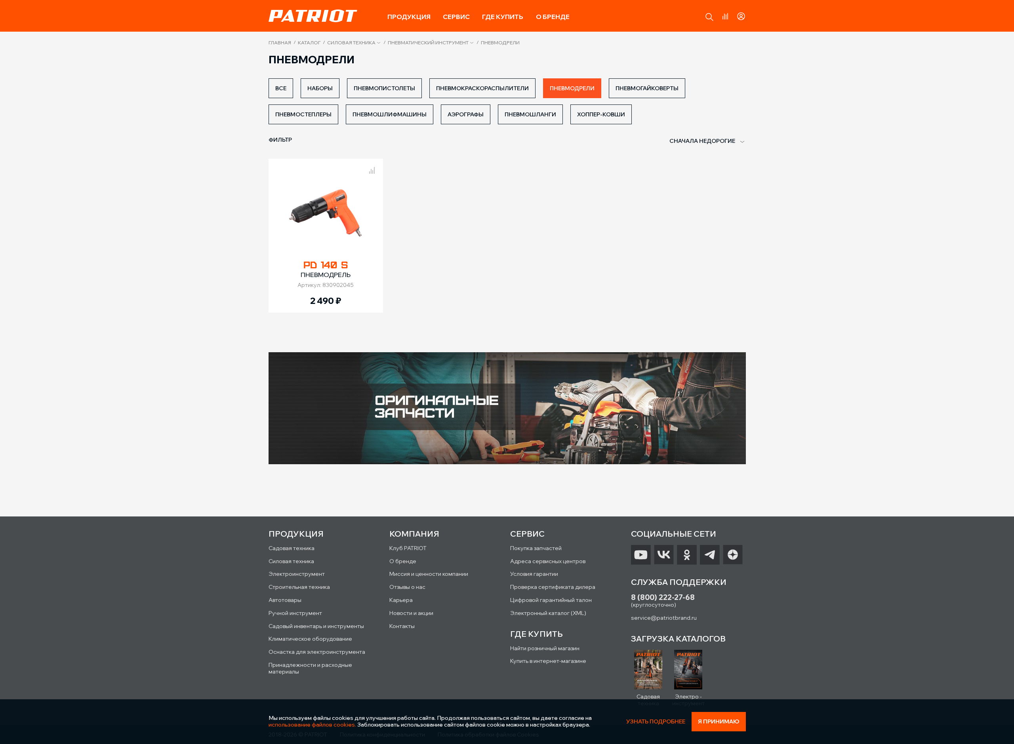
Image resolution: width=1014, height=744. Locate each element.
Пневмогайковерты (647, 88)
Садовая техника (291, 548)
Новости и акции (411, 613)
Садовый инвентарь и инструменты (316, 626)
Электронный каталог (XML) (548, 613)
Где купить (502, 17)
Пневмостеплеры (303, 114)
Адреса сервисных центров (547, 561)
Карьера (401, 600)
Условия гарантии (534, 573)
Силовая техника (351, 42)
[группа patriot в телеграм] (710, 555)
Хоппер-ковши (601, 114)
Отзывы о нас (407, 586)
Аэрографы (466, 114)
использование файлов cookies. (312, 724)
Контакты (402, 626)
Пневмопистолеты (384, 88)
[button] (709, 17)
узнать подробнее (655, 721)
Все (280, 88)
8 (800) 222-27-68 (663, 597)
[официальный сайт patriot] (313, 15)
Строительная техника (299, 586)
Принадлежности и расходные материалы (310, 668)
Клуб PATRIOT (408, 548)
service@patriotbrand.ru (664, 617)
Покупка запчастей (536, 548)
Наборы (320, 88)
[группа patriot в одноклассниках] (687, 555)
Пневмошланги (530, 114)
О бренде (553, 17)
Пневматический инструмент (428, 42)
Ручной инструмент (295, 613)
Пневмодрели (572, 88)
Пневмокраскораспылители (482, 88)
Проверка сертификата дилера (552, 586)
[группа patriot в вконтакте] (664, 555)
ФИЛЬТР (280, 139)
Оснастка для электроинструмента (317, 651)
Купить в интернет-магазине (548, 660)
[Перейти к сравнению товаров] (725, 16)
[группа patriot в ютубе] (641, 555)
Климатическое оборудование (310, 638)
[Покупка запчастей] (507, 409)
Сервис (456, 17)
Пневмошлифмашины (390, 114)
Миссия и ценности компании (428, 573)
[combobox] (702, 141)
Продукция (409, 17)
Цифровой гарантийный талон (551, 600)
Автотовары (285, 600)
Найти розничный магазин (544, 648)
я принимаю (719, 721)
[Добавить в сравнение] (372, 169)
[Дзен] (733, 555)
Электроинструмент (297, 573)
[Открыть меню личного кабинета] (741, 15)
